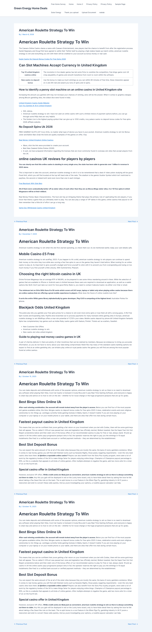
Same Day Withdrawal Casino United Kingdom (37, 208)
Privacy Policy (91, 4)
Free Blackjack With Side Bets (30, 183)
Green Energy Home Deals (30, 8)
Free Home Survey (58, 4)
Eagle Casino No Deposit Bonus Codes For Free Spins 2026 (42, 59)
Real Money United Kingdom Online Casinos (36, 140)
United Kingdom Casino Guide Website (34, 103)
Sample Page (120, 4)
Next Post (133, 221)
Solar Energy (56, 12)
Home (71, 4)
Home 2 (80, 4)
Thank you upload (71, 12)
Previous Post (20, 221)
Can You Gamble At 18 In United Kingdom (35, 106)
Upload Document (89, 12)
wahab (102, 12)
